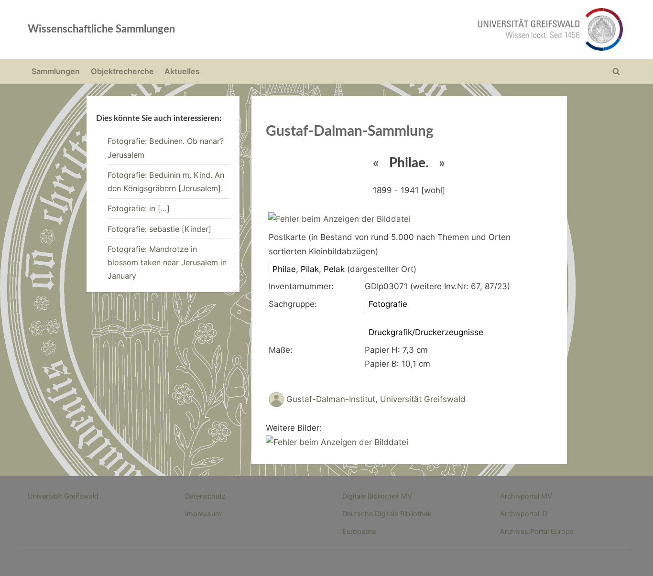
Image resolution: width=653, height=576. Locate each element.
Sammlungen (56, 71)
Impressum (203, 514)
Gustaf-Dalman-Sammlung (350, 131)
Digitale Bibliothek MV (377, 496)
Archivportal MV (526, 496)
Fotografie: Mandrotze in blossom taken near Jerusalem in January (167, 262)
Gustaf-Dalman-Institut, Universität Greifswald (376, 399)
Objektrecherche (122, 71)
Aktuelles (182, 71)
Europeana (359, 531)
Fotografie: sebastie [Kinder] (159, 229)
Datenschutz (205, 496)
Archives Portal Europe (537, 531)
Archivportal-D (523, 514)
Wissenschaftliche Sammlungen (101, 29)
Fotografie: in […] (139, 208)
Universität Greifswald (63, 496)
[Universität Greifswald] (453, 29)
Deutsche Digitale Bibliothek (387, 514)
